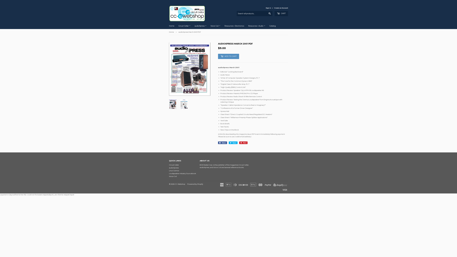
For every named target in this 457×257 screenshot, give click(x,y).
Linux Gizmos (174, 171)
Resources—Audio (256, 26)
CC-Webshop (180, 184)
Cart (283, 13)
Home (171, 26)
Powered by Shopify (195, 184)
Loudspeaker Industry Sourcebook (182, 173)
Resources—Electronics (234, 26)
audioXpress (200, 26)
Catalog (272, 26)
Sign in (268, 8)
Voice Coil (215, 26)
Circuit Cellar (183, 26)
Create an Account (281, 8)
